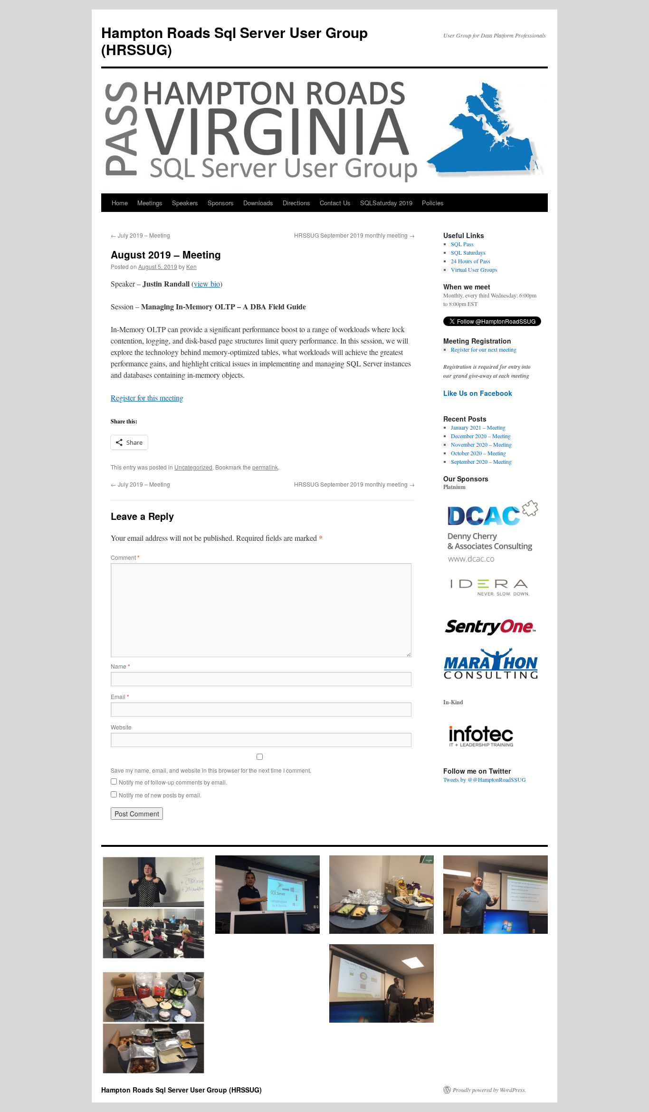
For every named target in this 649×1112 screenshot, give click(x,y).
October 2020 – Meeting (478, 453)
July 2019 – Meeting (140, 235)
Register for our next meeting (483, 349)
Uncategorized (193, 467)
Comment (125, 557)
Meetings (149, 202)
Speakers (185, 202)
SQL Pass (462, 244)
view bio (207, 283)
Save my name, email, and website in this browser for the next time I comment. (211, 770)
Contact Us (335, 202)
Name (120, 666)
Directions (296, 202)
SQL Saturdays (468, 252)
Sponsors (221, 202)
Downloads (258, 202)
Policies (433, 202)
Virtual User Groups (474, 269)
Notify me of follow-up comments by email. (173, 782)
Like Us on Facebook (477, 393)
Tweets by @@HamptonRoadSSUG (484, 779)
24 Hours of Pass (470, 261)
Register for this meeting (147, 398)
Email (120, 696)
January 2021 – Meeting (478, 427)
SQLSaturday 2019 (386, 202)
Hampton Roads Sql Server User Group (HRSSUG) (234, 40)
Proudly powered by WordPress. (489, 1089)
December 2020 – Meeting (481, 436)
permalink (265, 467)
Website (121, 727)
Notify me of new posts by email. (160, 795)
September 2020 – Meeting (481, 461)
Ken (191, 266)
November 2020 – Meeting (481, 444)
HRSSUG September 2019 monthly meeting (354, 235)
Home (120, 202)
